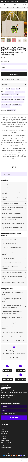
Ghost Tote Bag (10, 91)
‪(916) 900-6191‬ (5, 397)
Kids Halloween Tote (7, 102)
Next (25, 23)
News (2, 445)
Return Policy (4, 436)
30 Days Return (7, 379)
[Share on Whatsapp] (14, 89)
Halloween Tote (11, 110)
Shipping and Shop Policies (7, 442)
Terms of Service (5, 440)
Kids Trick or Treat (18, 102)
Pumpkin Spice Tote (6, 104)
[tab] (14, 85)
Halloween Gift (14, 94)
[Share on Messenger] (19, 89)
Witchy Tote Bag (6, 107)
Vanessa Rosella (17, 453)
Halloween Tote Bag (7, 96)
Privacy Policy (4, 431)
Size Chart (3, 438)
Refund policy (4, 433)
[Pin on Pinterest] (12, 89)
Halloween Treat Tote (7, 99)
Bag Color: (5, 61)
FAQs (2, 429)
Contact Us (4, 427)
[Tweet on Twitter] (9, 89)
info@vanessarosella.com (8, 395)
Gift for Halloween (20, 91)
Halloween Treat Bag (18, 96)
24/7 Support (21, 370)
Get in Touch (14, 357)
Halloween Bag (5, 94)
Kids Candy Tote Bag (19, 99)
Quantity (3, 67)
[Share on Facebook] (7, 89)
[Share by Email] (17, 89)
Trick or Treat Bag (17, 104)
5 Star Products (21, 379)
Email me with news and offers (9, 413)
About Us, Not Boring (6, 447)
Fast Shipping (7, 370)
